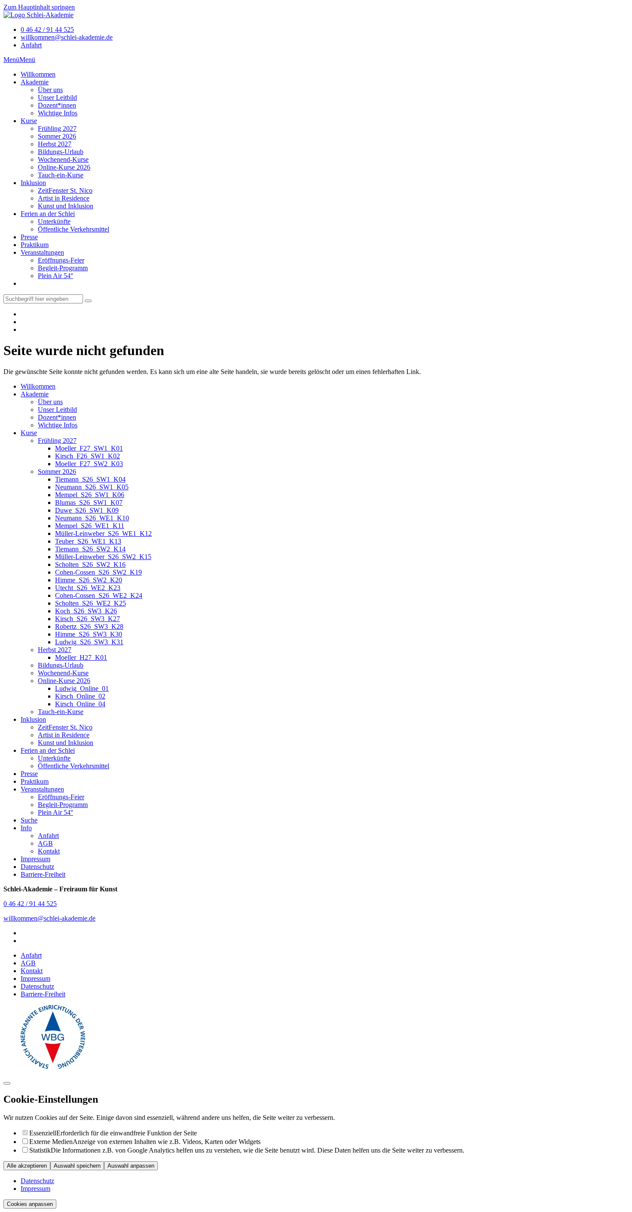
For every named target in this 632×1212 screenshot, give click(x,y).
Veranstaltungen (42, 252)
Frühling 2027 (57, 128)
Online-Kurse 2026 (64, 167)
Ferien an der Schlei (48, 213)
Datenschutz (37, 986)
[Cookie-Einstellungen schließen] (6, 1083)
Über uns (50, 89)
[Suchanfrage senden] (88, 301)
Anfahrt (31, 45)
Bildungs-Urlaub (60, 151)
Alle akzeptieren (27, 1166)
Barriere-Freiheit (43, 994)
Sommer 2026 (57, 136)
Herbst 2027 (54, 144)
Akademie (35, 82)
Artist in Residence (63, 198)
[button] (11, 59)
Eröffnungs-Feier (61, 260)
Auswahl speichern (77, 1166)
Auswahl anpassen (130, 1166)
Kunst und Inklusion (65, 206)
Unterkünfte (54, 221)
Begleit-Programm (63, 268)
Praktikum (35, 244)
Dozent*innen (57, 105)
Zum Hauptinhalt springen (39, 7)
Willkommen (38, 74)
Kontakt (32, 970)
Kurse (29, 120)
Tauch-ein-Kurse (60, 175)
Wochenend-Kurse (63, 159)
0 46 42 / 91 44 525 (47, 29)
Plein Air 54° (55, 275)
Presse (29, 237)
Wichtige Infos (57, 113)
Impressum (35, 978)
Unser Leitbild (57, 97)
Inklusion (33, 182)
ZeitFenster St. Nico (65, 190)
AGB (28, 963)
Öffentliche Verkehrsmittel (73, 229)
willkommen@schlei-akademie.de (67, 37)
